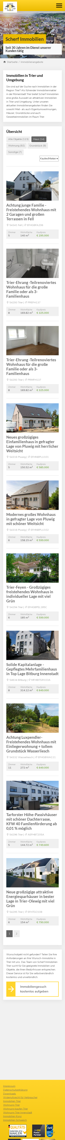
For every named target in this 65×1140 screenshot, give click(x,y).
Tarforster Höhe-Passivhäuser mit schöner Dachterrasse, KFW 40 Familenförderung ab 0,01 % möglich (31, 821)
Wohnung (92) (16, 145)
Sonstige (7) (15, 152)
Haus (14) (38, 139)
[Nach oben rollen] (58, 1133)
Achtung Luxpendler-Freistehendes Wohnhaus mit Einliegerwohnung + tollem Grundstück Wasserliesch (31, 744)
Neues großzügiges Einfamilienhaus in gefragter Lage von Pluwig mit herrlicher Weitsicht (32, 444)
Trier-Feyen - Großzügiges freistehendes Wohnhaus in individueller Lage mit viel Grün (29, 594)
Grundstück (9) (37, 145)
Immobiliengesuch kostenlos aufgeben (34, 989)
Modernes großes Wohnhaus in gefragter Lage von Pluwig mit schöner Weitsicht (31, 519)
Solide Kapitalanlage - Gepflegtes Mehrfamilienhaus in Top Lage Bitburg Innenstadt (32, 669)
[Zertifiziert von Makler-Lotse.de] (20, 1131)
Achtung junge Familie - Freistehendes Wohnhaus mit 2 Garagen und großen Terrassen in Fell (31, 212)
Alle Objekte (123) (18, 139)
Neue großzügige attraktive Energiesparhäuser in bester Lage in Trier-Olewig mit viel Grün (30, 899)
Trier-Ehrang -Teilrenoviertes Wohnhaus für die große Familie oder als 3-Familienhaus (31, 289)
